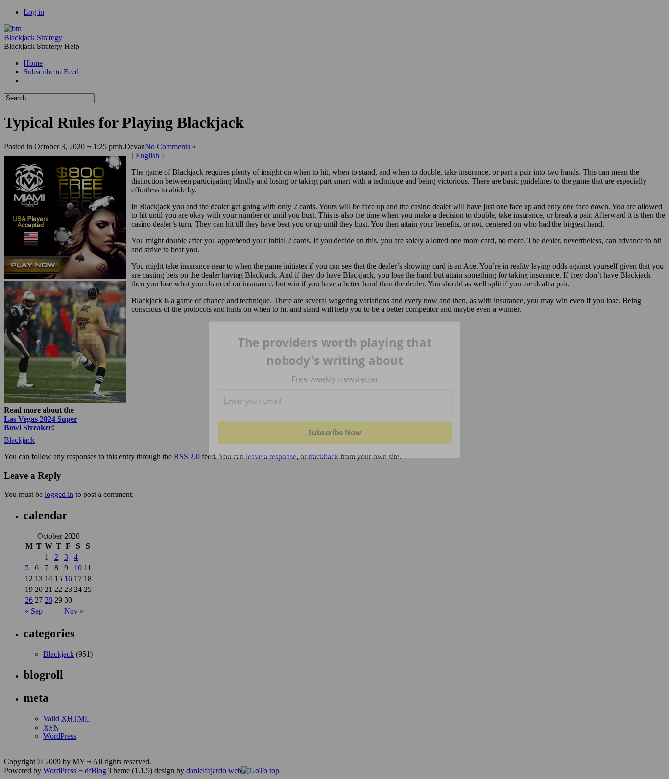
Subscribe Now (334, 432)
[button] (335, 351)
